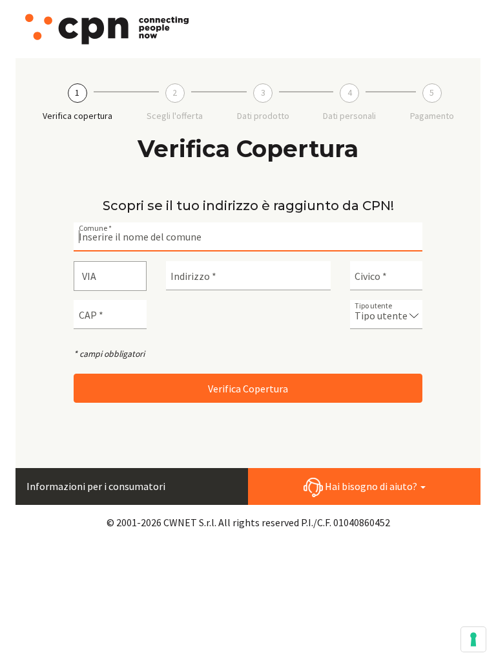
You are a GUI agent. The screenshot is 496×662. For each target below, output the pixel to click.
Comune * (95, 228)
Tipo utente (373, 306)
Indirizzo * (193, 276)
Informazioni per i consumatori (95, 486)
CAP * (91, 315)
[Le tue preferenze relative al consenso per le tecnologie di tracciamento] (473, 639)
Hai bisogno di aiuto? (371, 486)
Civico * (371, 276)
